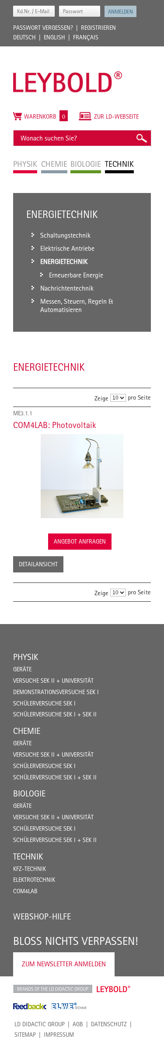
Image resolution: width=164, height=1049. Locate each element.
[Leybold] (67, 50)
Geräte (22, 669)
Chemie (26, 731)
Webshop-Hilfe (42, 916)
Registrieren (98, 27)
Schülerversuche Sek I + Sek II (55, 714)
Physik (25, 657)
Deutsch (24, 37)
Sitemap (25, 1034)
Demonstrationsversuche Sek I (56, 691)
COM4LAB (25, 891)
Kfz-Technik (29, 868)
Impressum (59, 1034)
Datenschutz (109, 1024)
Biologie (29, 793)
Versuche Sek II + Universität (53, 680)
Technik (28, 856)
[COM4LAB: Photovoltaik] (82, 476)
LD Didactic (52, 989)
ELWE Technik (69, 1006)
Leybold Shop (114, 989)
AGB (78, 1024)
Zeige (101, 397)
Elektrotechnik (34, 879)
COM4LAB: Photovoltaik (54, 425)
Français (85, 37)
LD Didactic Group (39, 1024)
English (54, 37)
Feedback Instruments (30, 1006)
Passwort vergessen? (43, 27)
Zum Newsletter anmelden (64, 964)
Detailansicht (38, 564)
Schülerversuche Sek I (44, 703)
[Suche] (141, 138)
